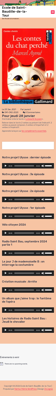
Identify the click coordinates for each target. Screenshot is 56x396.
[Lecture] (5, 165)
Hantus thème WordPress (25, 389)
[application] (28, 166)
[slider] (49, 165)
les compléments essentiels (34, 131)
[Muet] (42, 165)
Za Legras (48, 389)
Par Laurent (26, 109)
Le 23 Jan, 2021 (9, 109)
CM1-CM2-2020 (11, 112)
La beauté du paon (34, 119)
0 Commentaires (32, 112)
